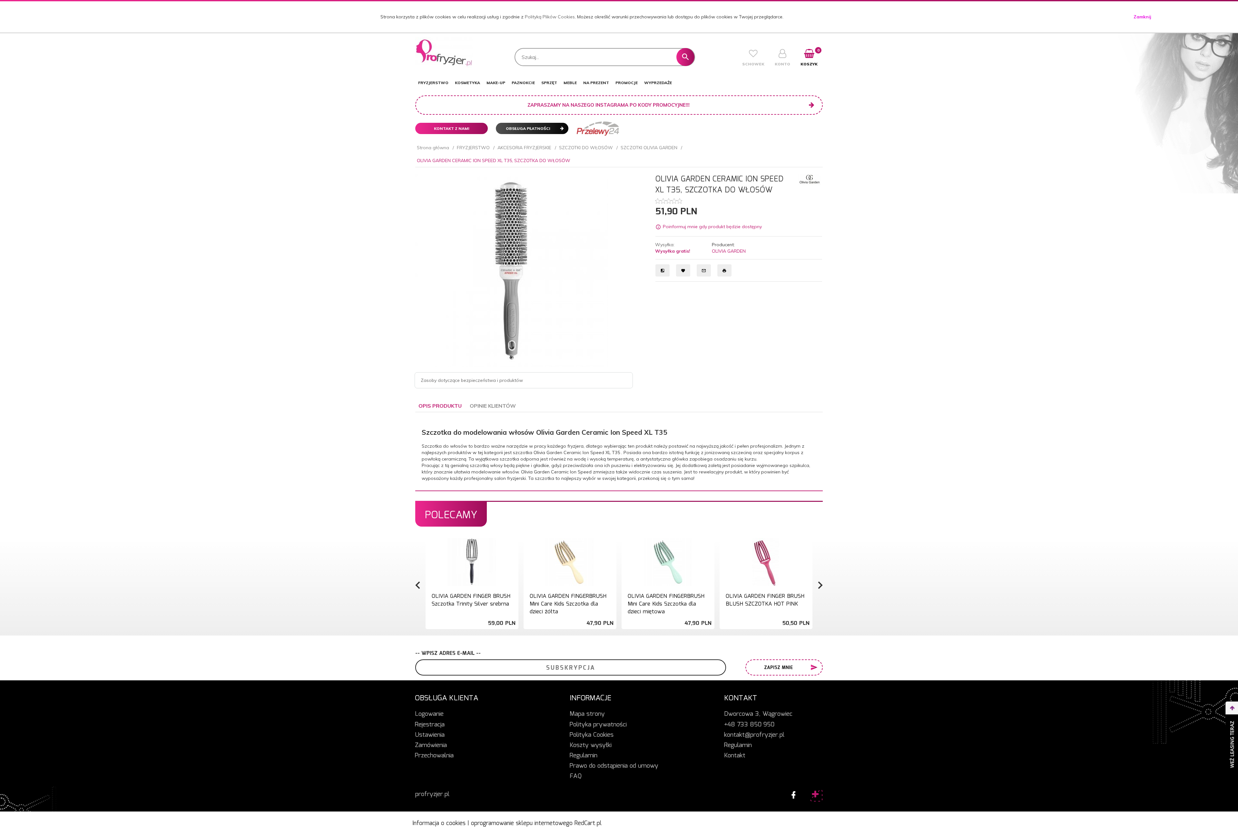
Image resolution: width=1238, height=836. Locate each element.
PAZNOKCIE (523, 82)
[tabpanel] (619, 451)
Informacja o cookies (439, 823)
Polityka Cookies (592, 735)
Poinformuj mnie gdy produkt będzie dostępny (712, 227)
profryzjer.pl (432, 794)
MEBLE (570, 82)
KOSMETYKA (467, 82)
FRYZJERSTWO (433, 82)
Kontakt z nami (451, 128)
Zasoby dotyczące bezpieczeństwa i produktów (472, 380)
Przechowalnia (434, 756)
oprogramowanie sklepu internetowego (522, 823)
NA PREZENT (596, 82)
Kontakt (734, 756)
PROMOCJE (626, 82)
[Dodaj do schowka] (512, 546)
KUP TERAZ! (471, 605)
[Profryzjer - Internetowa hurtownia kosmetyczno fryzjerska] (444, 52)
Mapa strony (587, 714)
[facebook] (792, 793)
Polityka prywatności (598, 725)
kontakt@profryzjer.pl (754, 735)
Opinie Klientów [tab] (493, 406)
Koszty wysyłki (591, 745)
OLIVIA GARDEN (729, 251)
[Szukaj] (685, 57)
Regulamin (583, 756)
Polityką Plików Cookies (550, 17)
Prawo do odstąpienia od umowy (614, 766)
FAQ (576, 776)
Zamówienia (431, 745)
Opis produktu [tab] (440, 406)
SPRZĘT (549, 82)
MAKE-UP (495, 82)
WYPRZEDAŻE (658, 82)
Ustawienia (430, 735)
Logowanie (429, 714)
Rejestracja (430, 725)
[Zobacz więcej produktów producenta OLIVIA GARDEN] (809, 179)
